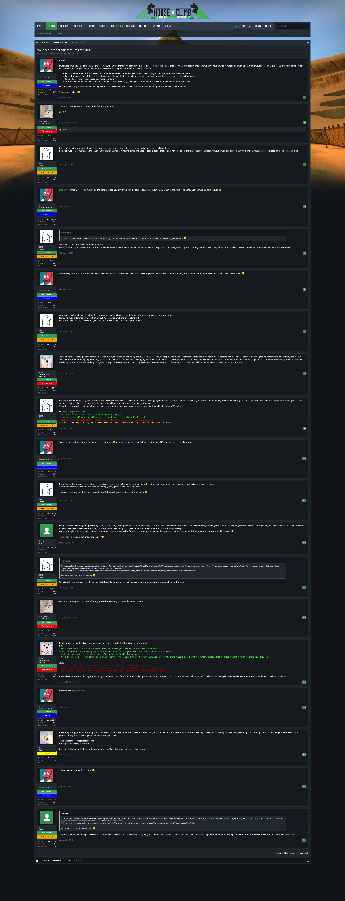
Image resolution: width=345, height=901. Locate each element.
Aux (40, 748)
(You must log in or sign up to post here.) (292, 853)
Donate (92, 26)
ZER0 (41, 164)
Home (39, 26)
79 (55, 760)
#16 (304, 707)
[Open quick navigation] (308, 42)
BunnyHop (52, 54)
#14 (304, 618)
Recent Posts (59, 33)
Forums (51, 26)
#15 (304, 682)
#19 (304, 840)
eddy (41, 828)
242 (54, 180)
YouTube (103, 26)
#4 (305, 206)
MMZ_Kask (43, 122)
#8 (305, 373)
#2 (305, 123)
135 (54, 390)
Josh (66, 54)
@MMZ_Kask (79, 691)
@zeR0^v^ (63, 190)
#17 (304, 755)
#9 (305, 428)
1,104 (54, 138)
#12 (304, 543)
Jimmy (41, 541)
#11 (304, 500)
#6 (305, 290)
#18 (304, 787)
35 (55, 844)
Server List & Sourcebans (123, 26)
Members (78, 26)
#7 (305, 331)
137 (54, 92)
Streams (168, 26)
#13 (304, 588)
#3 (305, 165)
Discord (142, 26)
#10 (304, 459)
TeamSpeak (155, 26)
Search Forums (44, 33)
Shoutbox (63, 26)
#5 (305, 253)
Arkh (41, 372)
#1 (305, 98)
